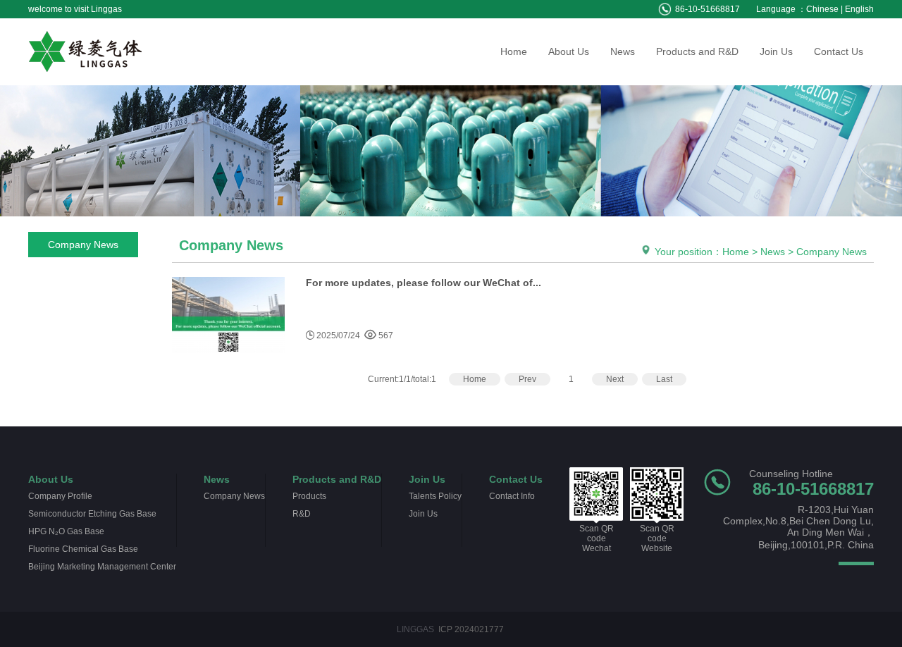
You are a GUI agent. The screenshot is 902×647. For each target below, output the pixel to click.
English (859, 9)
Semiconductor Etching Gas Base (92, 514)
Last (664, 379)
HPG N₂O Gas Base (66, 531)
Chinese (822, 9)
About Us (568, 51)
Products (309, 496)
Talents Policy (435, 496)
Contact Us (838, 51)
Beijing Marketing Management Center (102, 567)
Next (615, 379)
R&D (301, 514)
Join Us (776, 51)
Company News (83, 244)
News (622, 51)
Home (513, 51)
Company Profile (60, 496)
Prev (527, 379)
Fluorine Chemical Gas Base (83, 549)
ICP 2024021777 (471, 629)
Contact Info (512, 496)
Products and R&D (697, 51)
